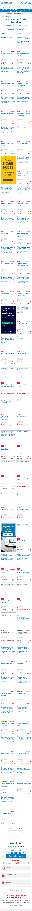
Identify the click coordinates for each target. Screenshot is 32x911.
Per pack (3, 62)
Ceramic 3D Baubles (22, 448)
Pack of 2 (3, 152)
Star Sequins (4, 233)
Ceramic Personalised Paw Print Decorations (7, 385)
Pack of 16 (19, 333)
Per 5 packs (4, 273)
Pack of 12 (19, 182)
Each (2, 92)
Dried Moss (20, 663)
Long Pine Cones (6, 813)
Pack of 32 (19, 273)
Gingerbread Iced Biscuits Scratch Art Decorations (6, 418)
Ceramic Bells (5, 293)
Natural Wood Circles (7, 663)
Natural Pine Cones (6, 53)
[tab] (8, 34)
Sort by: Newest (21, 33)
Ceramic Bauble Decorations (21, 354)
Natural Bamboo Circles (8, 753)
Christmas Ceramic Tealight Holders (22, 294)
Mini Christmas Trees (7, 263)
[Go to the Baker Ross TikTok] (20, 853)
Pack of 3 (3, 93)
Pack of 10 (19, 92)
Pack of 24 (19, 122)
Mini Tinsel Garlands (22, 143)
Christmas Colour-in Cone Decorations (22, 174)
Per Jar (3, 242)
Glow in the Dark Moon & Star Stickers (24, 784)
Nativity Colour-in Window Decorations (23, 571)
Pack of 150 (4, 579)
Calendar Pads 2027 (7, 509)
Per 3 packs (4, 64)
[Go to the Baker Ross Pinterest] (14, 853)
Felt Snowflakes (21, 416)
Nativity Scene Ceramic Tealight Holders (7, 144)
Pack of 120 (20, 62)
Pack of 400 (20, 762)
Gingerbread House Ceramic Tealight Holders (22, 235)
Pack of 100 (4, 732)
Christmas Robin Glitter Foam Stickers (7, 724)
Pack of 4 (3, 122)
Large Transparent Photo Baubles (22, 324)
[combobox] (16, 7)
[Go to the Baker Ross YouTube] (17, 853)
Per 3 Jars (3, 243)
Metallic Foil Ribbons (7, 113)
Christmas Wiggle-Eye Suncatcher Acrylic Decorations (7, 785)
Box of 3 (19, 302)
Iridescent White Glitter (7, 83)
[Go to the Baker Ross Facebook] (12, 853)
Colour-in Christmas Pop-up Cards (22, 204)
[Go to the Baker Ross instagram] (9, 853)
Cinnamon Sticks (21, 693)
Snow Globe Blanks (22, 600)
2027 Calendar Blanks (7, 632)
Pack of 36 (19, 183)
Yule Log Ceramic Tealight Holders (6, 448)
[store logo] (6, 2)
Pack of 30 (19, 93)
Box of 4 (19, 242)
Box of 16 (19, 244)
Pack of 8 (3, 272)
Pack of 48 (19, 581)
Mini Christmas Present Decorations (23, 114)
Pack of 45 (4, 212)
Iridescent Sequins (6, 478)
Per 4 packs (20, 733)
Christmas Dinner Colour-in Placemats (22, 264)
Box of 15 (19, 303)
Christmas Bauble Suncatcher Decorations (24, 632)
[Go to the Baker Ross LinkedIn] (23, 853)
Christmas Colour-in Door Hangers (22, 84)
